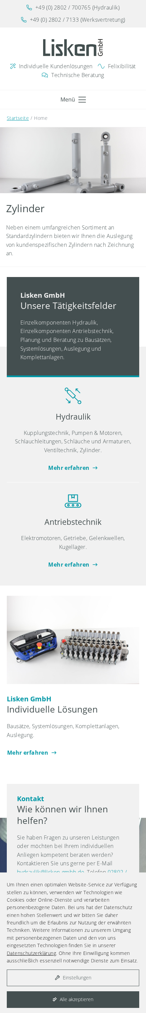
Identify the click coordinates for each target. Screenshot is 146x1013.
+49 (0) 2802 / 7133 (54, 19)
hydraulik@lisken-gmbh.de (51, 872)
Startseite (18, 118)
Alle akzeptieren (75, 999)
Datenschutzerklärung (31, 953)
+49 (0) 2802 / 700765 (63, 7)
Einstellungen (76, 977)
